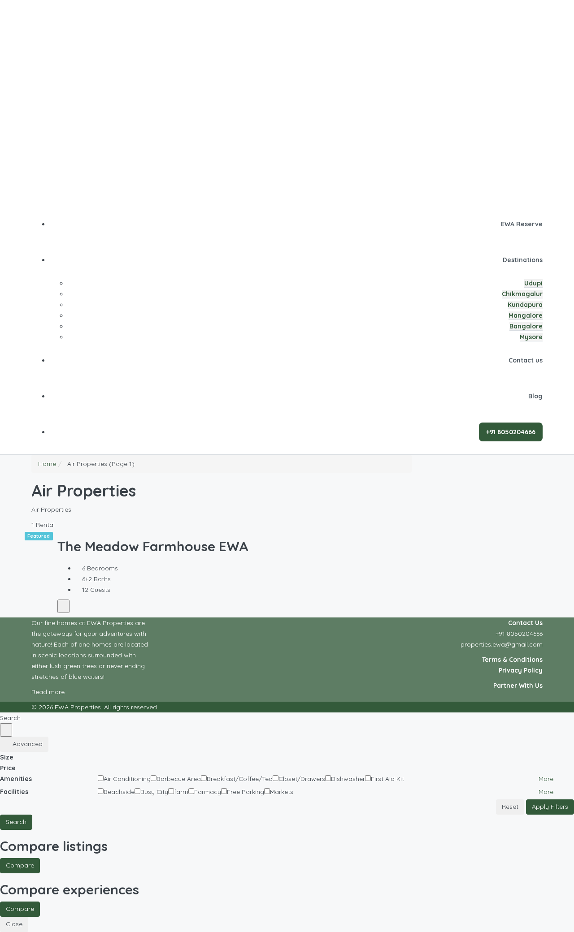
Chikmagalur (522, 294)
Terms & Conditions (512, 660)
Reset (510, 807)
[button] (549, 779)
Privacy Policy (521, 670)
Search (16, 822)
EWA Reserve (522, 224)
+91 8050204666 (519, 634)
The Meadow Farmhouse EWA (152, 546)
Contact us (526, 360)
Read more (48, 692)
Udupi (533, 283)
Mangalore (526, 315)
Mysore (531, 337)
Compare (20, 865)
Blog (535, 396)
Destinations (523, 260)
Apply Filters (550, 807)
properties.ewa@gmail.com (502, 644)
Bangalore (526, 326)
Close (14, 924)
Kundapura (525, 305)
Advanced (27, 744)
